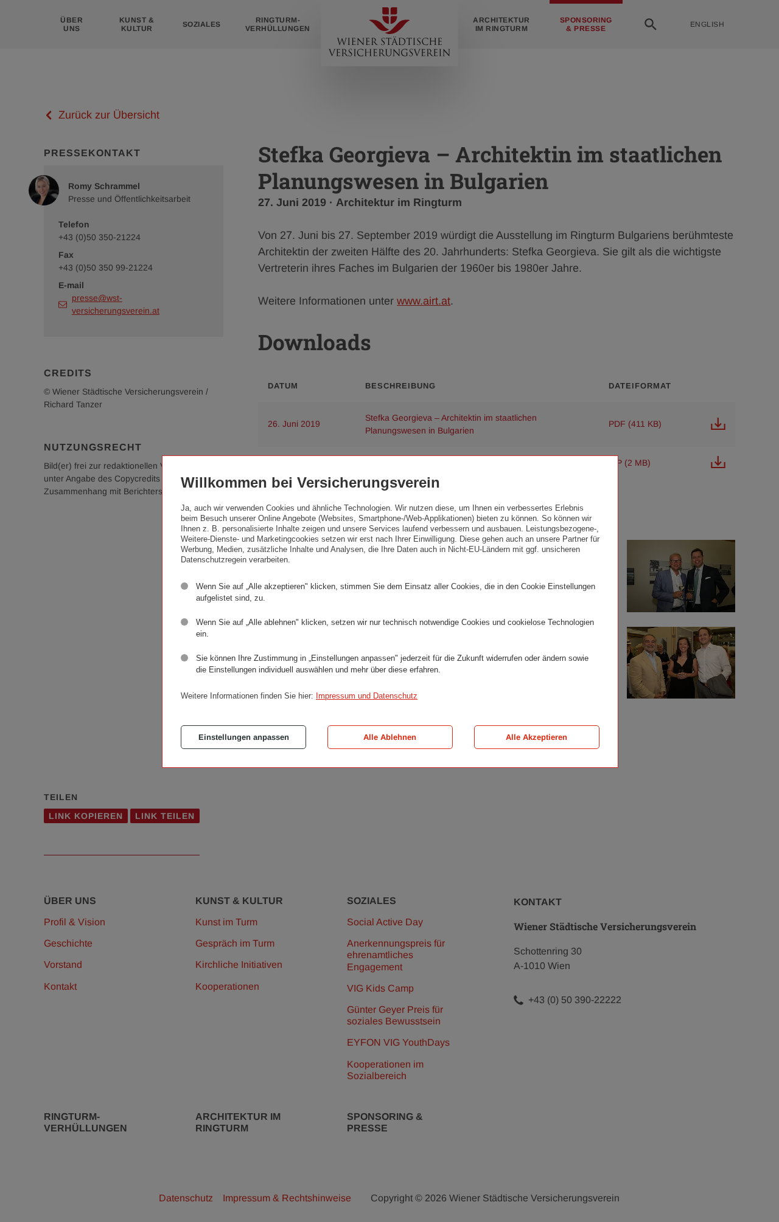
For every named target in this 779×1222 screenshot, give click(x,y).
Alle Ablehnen (389, 737)
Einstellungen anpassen (243, 737)
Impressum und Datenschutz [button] (366, 695)
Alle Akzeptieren (536, 737)
